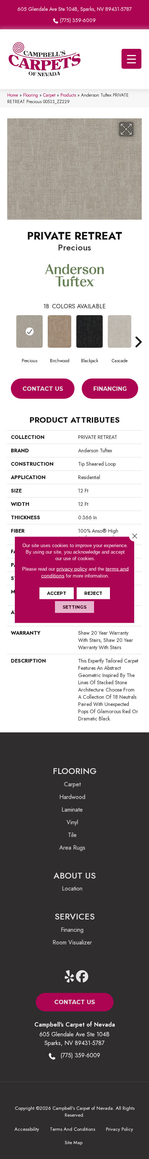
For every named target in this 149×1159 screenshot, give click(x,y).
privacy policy (71, 568)
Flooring (30, 95)
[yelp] (69, 977)
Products (68, 95)
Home (12, 95)
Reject (93, 593)
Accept (56, 593)
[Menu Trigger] (131, 59)
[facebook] (82, 977)
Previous (10, 331)
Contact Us (42, 388)
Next (138, 331)
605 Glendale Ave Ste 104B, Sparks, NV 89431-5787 (74, 9)
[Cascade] (120, 331)
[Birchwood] (59, 331)
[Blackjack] (89, 331)
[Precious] (29, 331)
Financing (110, 388)
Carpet (49, 95)
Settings (74, 606)
